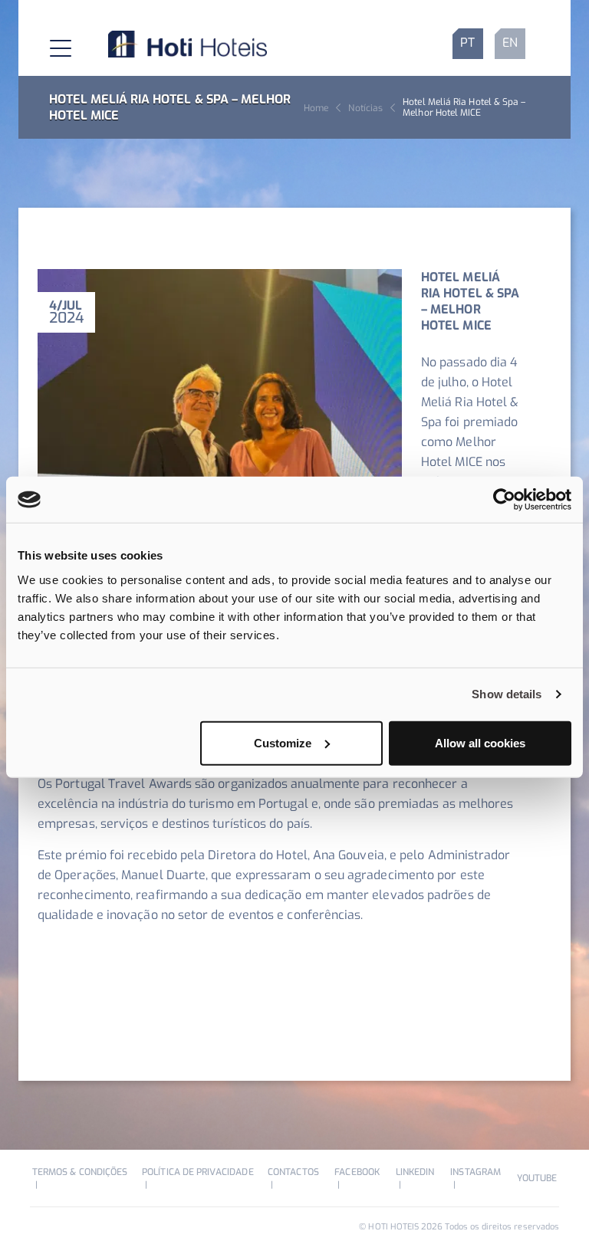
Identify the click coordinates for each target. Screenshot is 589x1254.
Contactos (293, 1172)
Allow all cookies (480, 742)
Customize (282, 742)
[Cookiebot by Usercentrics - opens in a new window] (504, 499)
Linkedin (415, 1172)
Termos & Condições (79, 1172)
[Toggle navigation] (47, 43)
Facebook (356, 1172)
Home (316, 108)
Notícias (365, 108)
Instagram (475, 1172)
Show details (506, 694)
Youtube (537, 1178)
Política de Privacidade (197, 1172)
